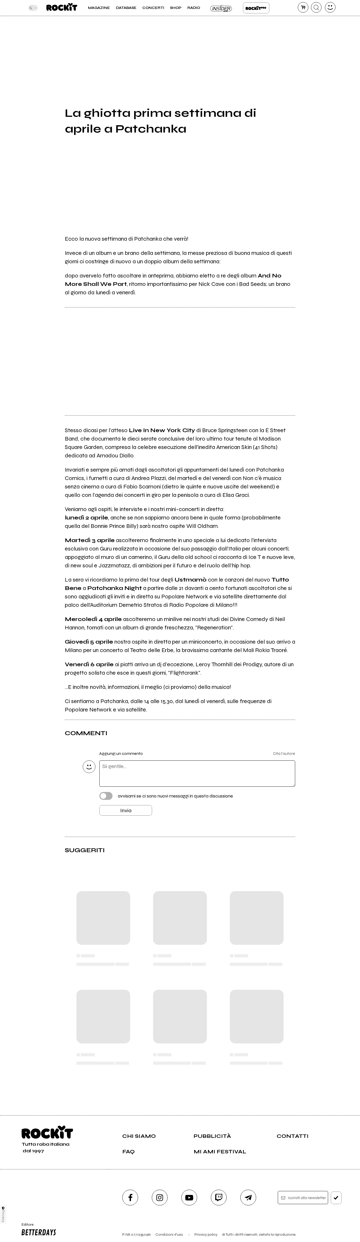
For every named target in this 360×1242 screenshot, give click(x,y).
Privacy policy (205, 1234)
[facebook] (130, 1197)
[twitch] (219, 1197)
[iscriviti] (336, 1197)
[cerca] (316, 7)
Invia (126, 810)
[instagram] (160, 1197)
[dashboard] (330, 7)
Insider (221, 8)
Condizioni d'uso (169, 1234)
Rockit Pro (256, 7)
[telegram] (248, 1197)
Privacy (3, 1216)
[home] (61, 8)
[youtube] (189, 1197)
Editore (25, 1227)
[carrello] (303, 7)
